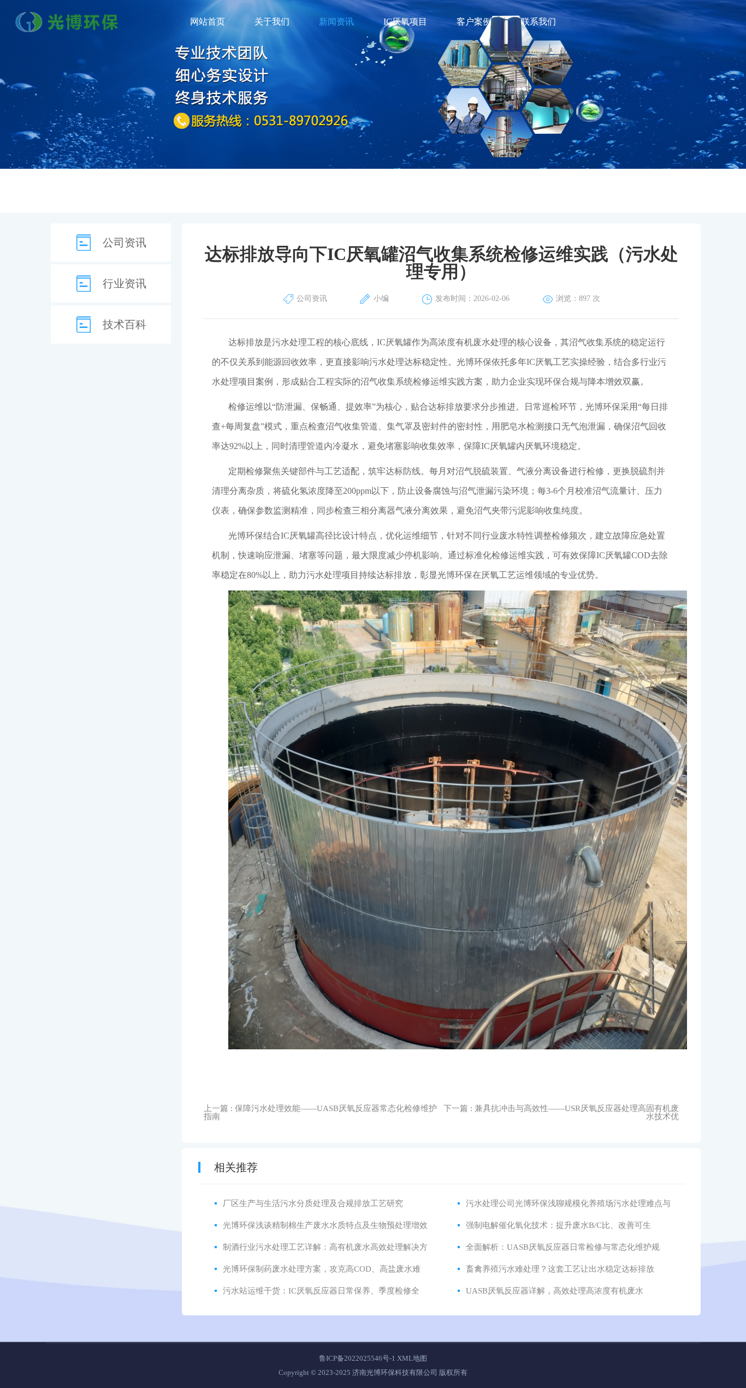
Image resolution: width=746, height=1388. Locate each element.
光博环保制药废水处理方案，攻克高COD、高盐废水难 (322, 1269)
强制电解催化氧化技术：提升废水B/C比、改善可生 (558, 1225)
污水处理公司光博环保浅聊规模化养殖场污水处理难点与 (568, 1203)
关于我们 (271, 21)
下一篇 (561, 1112)
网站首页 (207, 21)
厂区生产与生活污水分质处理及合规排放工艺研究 (313, 1203)
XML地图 (412, 1358)
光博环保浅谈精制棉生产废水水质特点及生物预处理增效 (325, 1225)
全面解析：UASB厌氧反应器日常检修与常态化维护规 (563, 1247)
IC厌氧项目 (405, 21)
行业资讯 (124, 283)
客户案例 (474, 21)
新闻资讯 (336, 21)
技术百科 (124, 324)
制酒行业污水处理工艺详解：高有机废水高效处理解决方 (325, 1247)
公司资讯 (124, 243)
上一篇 (320, 1112)
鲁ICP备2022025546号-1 (357, 1358)
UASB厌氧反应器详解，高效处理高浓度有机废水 (554, 1290)
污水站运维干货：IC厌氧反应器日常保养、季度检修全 (321, 1290)
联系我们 (538, 21)
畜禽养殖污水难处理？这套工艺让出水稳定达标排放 (560, 1269)
